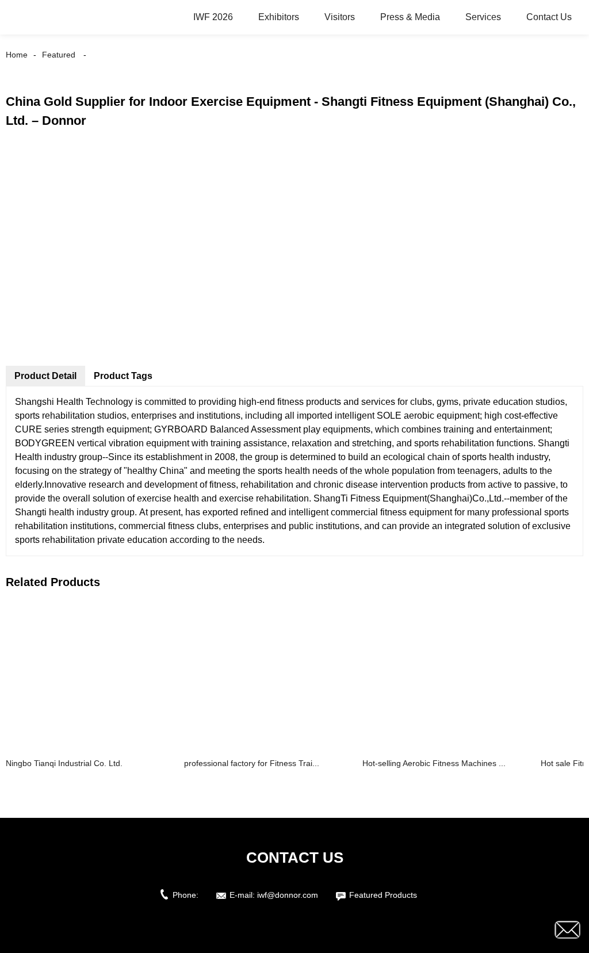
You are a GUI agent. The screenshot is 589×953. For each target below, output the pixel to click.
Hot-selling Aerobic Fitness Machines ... (434, 763)
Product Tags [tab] (123, 376)
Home (17, 54)
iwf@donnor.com (287, 895)
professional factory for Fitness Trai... (251, 763)
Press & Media (410, 17)
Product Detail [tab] (45, 376)
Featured (58, 54)
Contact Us (549, 17)
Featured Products (383, 895)
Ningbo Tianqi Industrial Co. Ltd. (64, 763)
